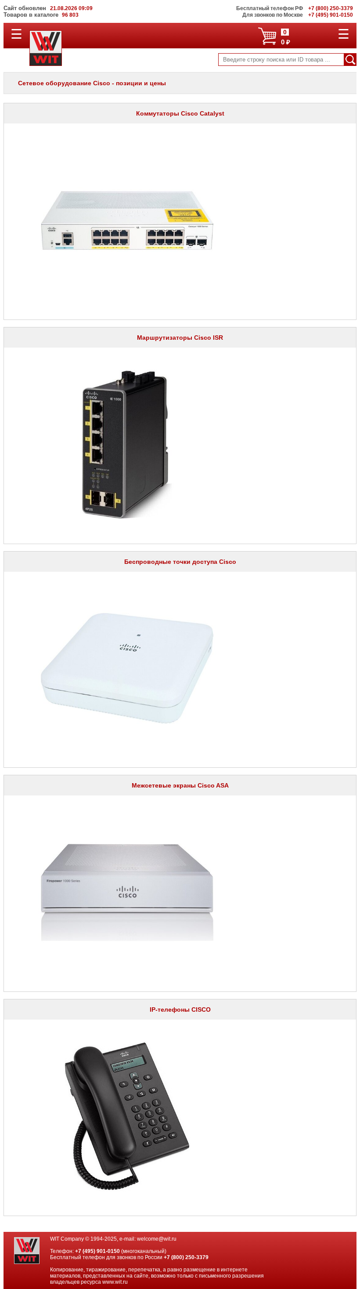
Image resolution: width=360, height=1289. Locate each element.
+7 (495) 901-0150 (97, 1251)
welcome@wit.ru (156, 1239)
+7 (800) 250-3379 (186, 1257)
